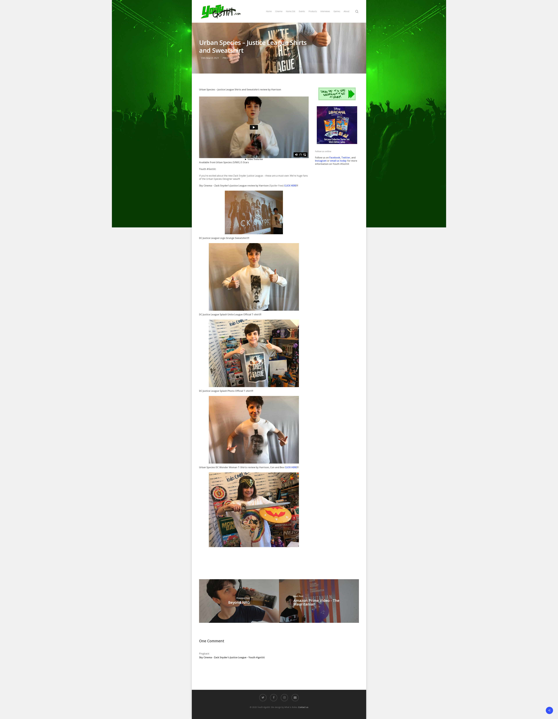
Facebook (334, 157)
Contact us (303, 707)
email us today (338, 160)
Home (269, 11)
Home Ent (290, 11)
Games (336, 11)
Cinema (278, 11)
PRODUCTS (229, 58)
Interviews (325, 11)
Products (312, 11)
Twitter (345, 157)
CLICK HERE (290, 185)
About (346, 11)
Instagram (321, 160)
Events (302, 11)
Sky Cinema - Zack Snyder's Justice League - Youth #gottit (232, 657)
